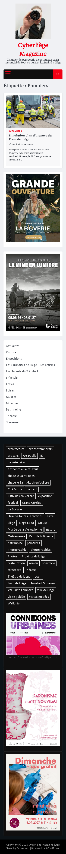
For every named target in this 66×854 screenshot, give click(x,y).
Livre (50, 516)
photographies (41, 550)
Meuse (42, 523)
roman (33, 563)
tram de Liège (17, 583)
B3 (42, 456)
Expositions (14, 359)
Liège (11, 523)
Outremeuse (16, 536)
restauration (16, 563)
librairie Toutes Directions (25, 516)
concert (32, 489)
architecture (16, 449)
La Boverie (15, 509)
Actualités (15, 131)
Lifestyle (12, 378)
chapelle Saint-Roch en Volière (28, 483)
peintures (33, 543)
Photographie (17, 550)
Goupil (14, 144)
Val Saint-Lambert (20, 590)
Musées (11, 397)
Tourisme (12, 422)
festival (13, 503)
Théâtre (11, 416)
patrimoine (15, 543)
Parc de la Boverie (41, 536)
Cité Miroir (15, 489)
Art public (29, 456)
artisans (13, 456)
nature (50, 530)
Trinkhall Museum (43, 583)
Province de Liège (33, 556)
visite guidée (16, 597)
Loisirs (10, 391)
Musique (12, 403)
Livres (10, 384)
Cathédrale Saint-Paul (23, 469)
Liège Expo (26, 523)
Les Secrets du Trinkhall (22, 371)
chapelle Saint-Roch (21, 476)
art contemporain (41, 449)
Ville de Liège (46, 590)
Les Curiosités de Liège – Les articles (30, 365)
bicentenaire (16, 462)
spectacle (48, 563)
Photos (12, 556)
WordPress (52, 848)
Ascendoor (23, 848)
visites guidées (39, 597)
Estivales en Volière (21, 496)
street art (14, 570)
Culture (11, 352)
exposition (45, 496)
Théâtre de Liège (19, 577)
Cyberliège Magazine (41, 845)
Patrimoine (13, 410)
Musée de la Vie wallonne (25, 530)
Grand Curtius (31, 503)
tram (38, 577)
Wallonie (14, 604)
